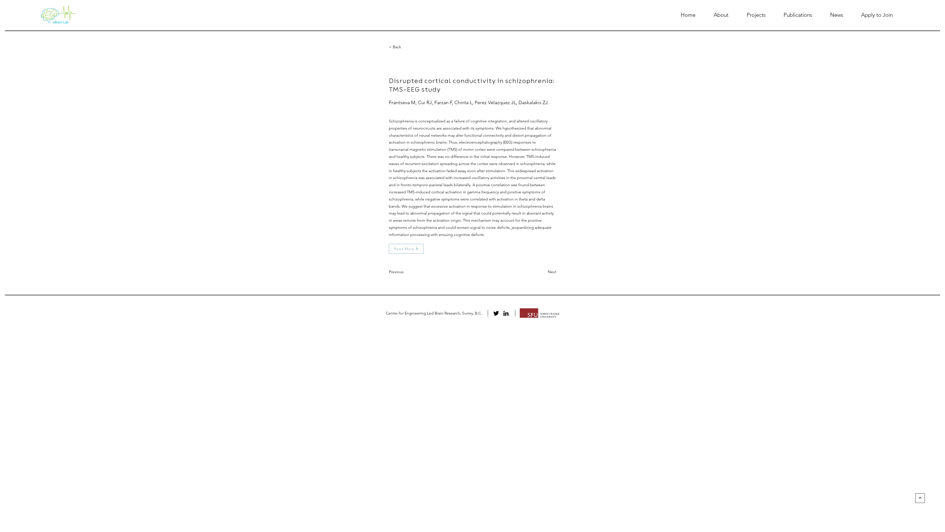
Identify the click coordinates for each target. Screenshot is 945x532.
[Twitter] (496, 313)
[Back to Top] (920, 498)
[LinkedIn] (506, 313)
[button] (721, 15)
